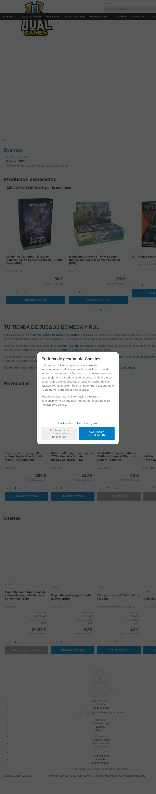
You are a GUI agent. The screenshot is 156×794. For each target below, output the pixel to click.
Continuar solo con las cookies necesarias (59, 433)
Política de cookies (70, 423)
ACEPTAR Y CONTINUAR (96, 433)
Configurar (91, 423)
